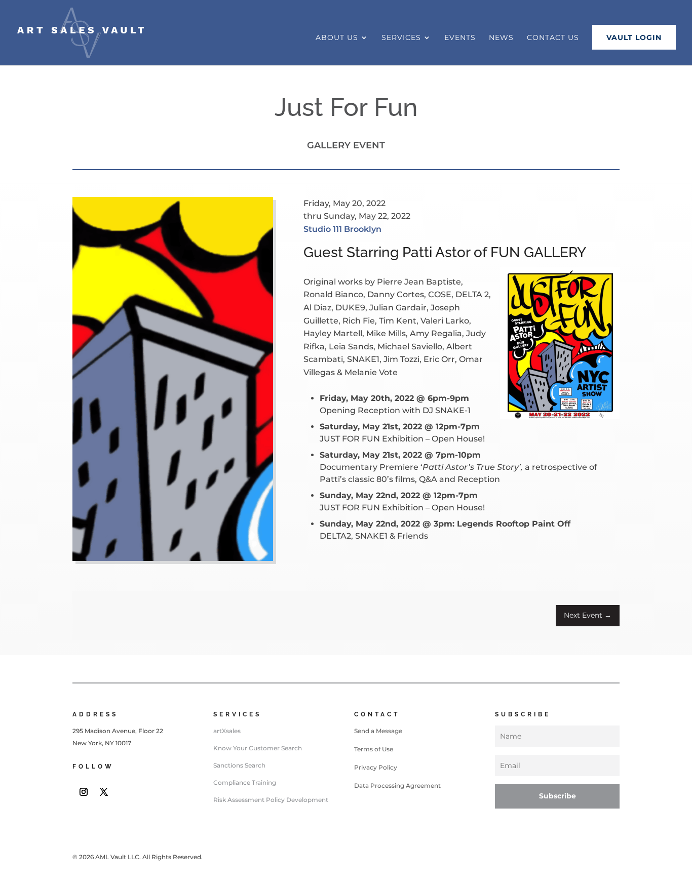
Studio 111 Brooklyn (342, 229)
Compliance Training (244, 782)
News (501, 38)
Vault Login (634, 37)
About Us (337, 38)
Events (460, 38)
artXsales (227, 731)
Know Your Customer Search (257, 748)
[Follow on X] (104, 792)
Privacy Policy (375, 767)
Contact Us (553, 38)
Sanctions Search (239, 765)
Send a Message (378, 731)
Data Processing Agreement (397, 785)
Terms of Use (373, 749)
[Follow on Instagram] (83, 792)
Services (401, 38)
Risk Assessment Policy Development (270, 799)
